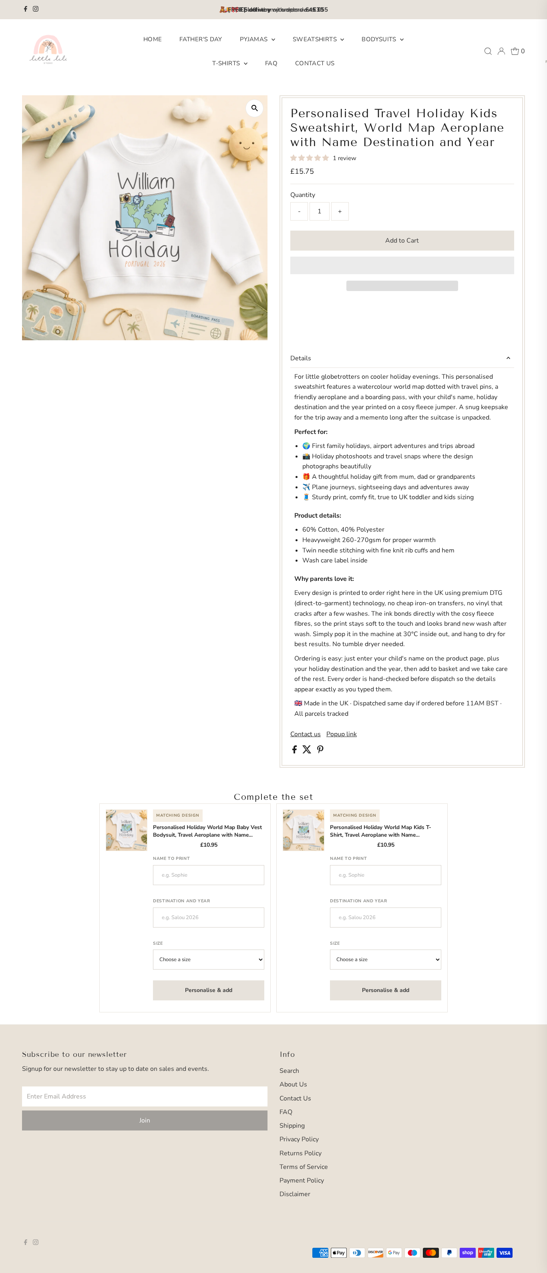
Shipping (292, 1125)
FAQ (271, 63)
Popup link (341, 734)
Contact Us (315, 63)
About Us (293, 1084)
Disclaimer (295, 1194)
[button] (310, 158)
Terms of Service (304, 1167)
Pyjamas (254, 39)
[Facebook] (25, 9)
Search (289, 1070)
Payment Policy (302, 1180)
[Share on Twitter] (307, 751)
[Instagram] (35, 9)
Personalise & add (208, 990)
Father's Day (200, 39)
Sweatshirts (316, 39)
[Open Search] (488, 51)
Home (152, 39)
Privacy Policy (299, 1139)
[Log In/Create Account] (501, 51)
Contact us (305, 734)
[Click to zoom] (254, 108)
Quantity (302, 195)
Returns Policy (301, 1153)
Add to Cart (402, 240)
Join (144, 1120)
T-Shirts (226, 63)
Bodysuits (380, 39)
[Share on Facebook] (295, 751)
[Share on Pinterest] (320, 751)
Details (300, 358)
